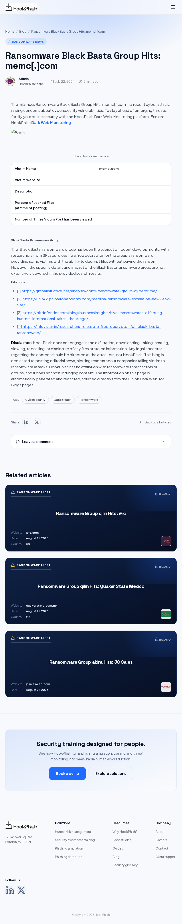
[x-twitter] (37, 422)
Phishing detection (68, 857)
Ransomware (89, 399)
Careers (161, 840)
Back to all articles (158, 422)
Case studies (122, 840)
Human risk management (73, 832)
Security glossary (125, 865)
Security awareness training (75, 840)
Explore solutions (110, 773)
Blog (22, 31)
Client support (166, 857)
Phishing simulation (69, 848)
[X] (21, 890)
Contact (162, 848)
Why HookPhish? (125, 832)
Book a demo (67, 773)
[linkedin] (26, 422)
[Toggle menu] (173, 7)
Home (9, 31)
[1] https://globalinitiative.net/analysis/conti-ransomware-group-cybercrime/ (87, 290)
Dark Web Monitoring (51, 122)
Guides (118, 848)
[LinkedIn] (9, 890)
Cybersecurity (35, 399)
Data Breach (62, 399)
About (160, 832)
